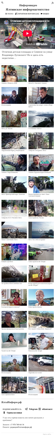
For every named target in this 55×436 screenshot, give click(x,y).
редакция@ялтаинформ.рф (21, 427)
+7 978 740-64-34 (17, 424)
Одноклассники (14, 412)
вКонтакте (47, 409)
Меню (10, 14)
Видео (46, 14)
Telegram (33, 409)
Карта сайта (47, 434)
